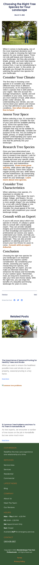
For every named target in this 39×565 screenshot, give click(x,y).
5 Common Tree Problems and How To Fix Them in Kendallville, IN (18, 425)
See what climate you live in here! (18, 109)
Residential (8, 474)
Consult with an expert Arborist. (17, 246)
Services (7, 469)
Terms (19, 558)
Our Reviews (9, 507)
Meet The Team (10, 503)
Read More (5, 379)
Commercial (9, 478)
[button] (14, 300)
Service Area (9, 465)
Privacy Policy (19, 561)
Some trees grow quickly (17, 166)
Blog (6, 488)
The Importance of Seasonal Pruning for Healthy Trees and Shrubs (19, 361)
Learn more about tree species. (17, 178)
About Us (8, 499)
